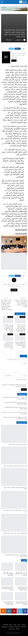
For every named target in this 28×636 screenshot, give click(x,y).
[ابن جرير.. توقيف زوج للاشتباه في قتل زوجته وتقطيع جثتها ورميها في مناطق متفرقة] (8, 319)
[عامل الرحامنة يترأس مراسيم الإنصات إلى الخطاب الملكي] (7, 596)
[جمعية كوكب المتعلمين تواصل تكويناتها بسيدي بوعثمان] (14, 455)
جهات (14, 624)
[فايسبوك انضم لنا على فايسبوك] (25, 611)
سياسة (18, 624)
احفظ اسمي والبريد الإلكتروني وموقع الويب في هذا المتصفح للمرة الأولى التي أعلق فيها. (14, 385)
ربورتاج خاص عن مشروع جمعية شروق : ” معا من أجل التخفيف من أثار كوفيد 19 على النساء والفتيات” (21, 303)
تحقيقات (17, 628)
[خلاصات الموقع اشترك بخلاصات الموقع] (3, 611)
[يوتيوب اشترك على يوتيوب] (14, 611)
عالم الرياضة (23, 626)
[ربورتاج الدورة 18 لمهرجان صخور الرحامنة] (14, 434)
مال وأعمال (5, 624)
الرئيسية (23, 624)
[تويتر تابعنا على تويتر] (19, 611)
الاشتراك (14, 60)
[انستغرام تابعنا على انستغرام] (9, 611)
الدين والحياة (4, 626)
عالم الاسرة (11, 626)
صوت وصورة (11, 628)
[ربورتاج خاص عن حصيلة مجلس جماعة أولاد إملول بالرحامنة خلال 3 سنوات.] (14, 544)
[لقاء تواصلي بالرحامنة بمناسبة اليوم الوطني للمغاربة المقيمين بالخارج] (20, 337)
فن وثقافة (17, 626)
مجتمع (10, 624)
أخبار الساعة (22, 316)
